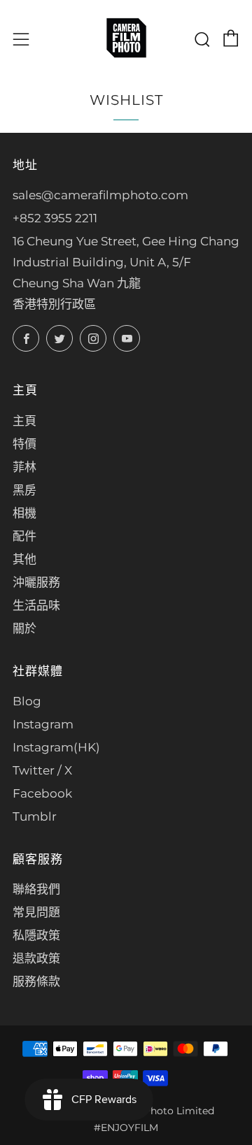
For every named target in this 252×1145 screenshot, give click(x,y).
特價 (24, 444)
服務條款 (36, 981)
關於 (24, 628)
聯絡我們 (36, 889)
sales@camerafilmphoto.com (100, 195)
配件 (24, 536)
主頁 (24, 421)
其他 (24, 559)
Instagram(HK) (56, 747)
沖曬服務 (36, 582)
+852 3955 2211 (55, 218)
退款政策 (36, 958)
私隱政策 (36, 935)
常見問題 (36, 912)
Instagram (43, 724)
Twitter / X (42, 770)
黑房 (24, 490)
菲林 (24, 467)
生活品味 (36, 605)
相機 (24, 513)
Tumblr (35, 816)
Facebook (42, 793)
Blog (27, 701)
